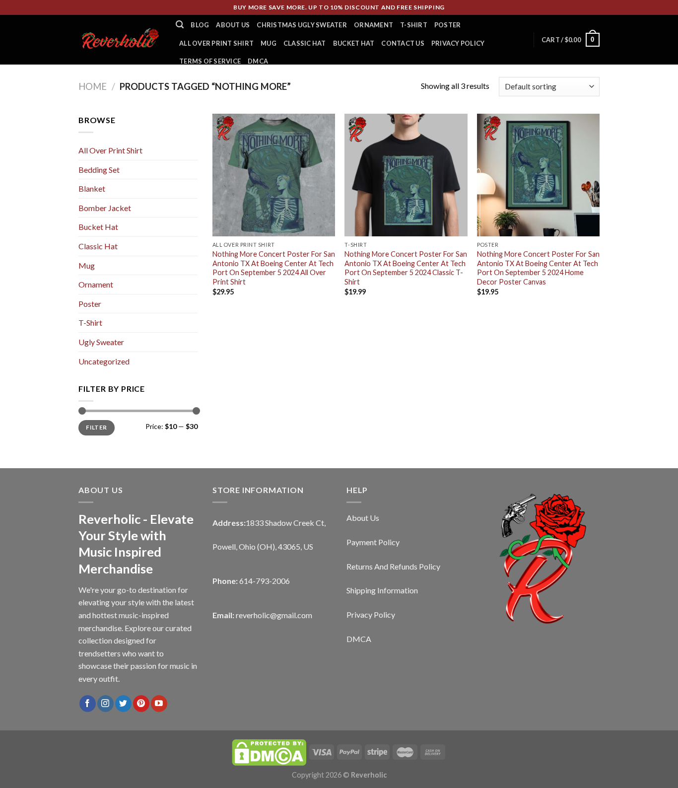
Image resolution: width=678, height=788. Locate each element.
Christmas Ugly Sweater (302, 25)
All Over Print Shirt (216, 43)
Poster (447, 25)
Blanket (91, 188)
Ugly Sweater (101, 342)
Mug (268, 43)
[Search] (180, 24)
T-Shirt (413, 25)
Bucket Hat (354, 43)
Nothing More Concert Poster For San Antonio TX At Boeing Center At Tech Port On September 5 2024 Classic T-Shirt (405, 268)
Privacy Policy (458, 43)
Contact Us (402, 43)
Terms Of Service (210, 61)
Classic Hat (304, 43)
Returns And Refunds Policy (393, 566)
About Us (233, 25)
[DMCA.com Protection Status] (269, 751)
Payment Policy (373, 542)
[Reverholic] (119, 39)
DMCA (258, 61)
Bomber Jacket (104, 208)
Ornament (373, 25)
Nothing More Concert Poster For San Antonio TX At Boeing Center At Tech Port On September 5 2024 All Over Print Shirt (273, 268)
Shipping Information (382, 590)
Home (92, 86)
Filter (96, 427)
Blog (200, 25)
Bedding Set (99, 169)
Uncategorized (104, 361)
